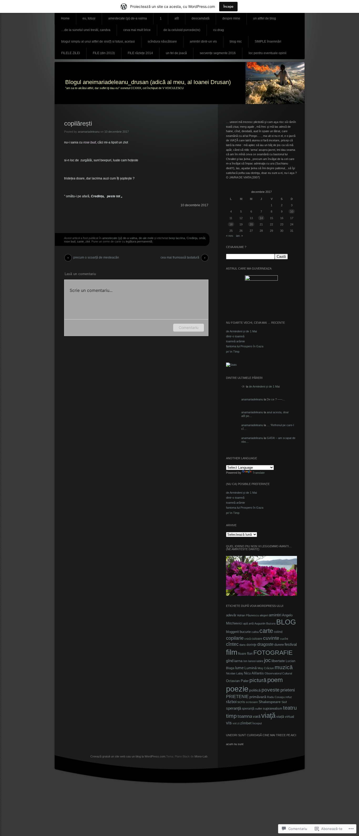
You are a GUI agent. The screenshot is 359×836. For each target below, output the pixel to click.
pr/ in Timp (232, 351)
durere (279, 645)
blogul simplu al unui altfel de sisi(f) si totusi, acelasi (98, 41)
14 (261, 218)
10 (291, 211)
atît (177, 18)
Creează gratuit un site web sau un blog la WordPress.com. (128, 756)
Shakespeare (270, 702)
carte (266, 630)
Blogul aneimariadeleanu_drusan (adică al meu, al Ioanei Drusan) (148, 82)
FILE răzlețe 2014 (140, 53)
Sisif (284, 702)
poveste (270, 690)
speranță (248, 708)
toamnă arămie (235, 341)
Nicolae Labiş (234, 673)
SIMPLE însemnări (268, 41)
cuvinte (271, 638)
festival (291, 644)
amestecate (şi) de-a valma (127, 18)
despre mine (231, 18)
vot (235, 723)
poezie (237, 688)
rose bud (69, 241)
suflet (258, 708)
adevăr (231, 615)
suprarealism (272, 708)
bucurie (245, 632)
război (231, 702)
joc (267, 660)
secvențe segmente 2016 (218, 53)
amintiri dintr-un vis (203, 41)
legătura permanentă (139, 241)
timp (231, 716)
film (231, 652)
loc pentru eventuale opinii (267, 53)
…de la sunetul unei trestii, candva (85, 30)
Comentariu (188, 327)
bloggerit (232, 632)
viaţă (268, 715)
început (257, 723)
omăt (202, 238)
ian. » (239, 235)
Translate (259, 472)
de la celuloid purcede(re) (181, 30)
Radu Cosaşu (276, 697)
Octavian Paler (237, 681)
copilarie (235, 638)
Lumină (250, 668)
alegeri (264, 615)
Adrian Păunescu (248, 615)
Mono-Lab (200, 756)
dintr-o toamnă (235, 336)
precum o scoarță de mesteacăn (96, 257)
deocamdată (200, 18)
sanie (80, 241)
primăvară (257, 697)
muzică (284, 667)
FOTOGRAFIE (273, 652)
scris (241, 702)
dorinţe (252, 645)
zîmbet (246, 723)
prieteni (287, 690)
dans (242, 644)
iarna (238, 661)
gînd (229, 661)
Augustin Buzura (264, 623)
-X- (243, 386)
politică (255, 690)
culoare (257, 639)
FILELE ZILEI (70, 53)
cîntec (232, 644)
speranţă (233, 708)
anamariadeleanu (89, 131)
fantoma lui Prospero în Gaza (244, 346)
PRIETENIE (237, 696)
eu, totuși (89, 18)
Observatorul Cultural (278, 673)
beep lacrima (177, 238)
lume (239, 668)
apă (245, 623)
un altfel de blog (264, 18)
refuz (288, 697)
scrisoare (252, 702)
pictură (257, 680)
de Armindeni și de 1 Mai (241, 331)
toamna (245, 716)
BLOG (286, 622)
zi (238, 723)
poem (275, 679)
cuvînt (284, 638)
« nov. (230, 235)
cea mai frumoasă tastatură (180, 257)
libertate (278, 661)
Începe (228, 6)
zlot (87, 241)
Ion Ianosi (249, 661)
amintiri (275, 615)
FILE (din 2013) (104, 53)
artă (251, 623)
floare (242, 654)
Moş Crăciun (266, 668)
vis (229, 722)
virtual (289, 717)
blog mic (236, 41)
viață (280, 716)
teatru (290, 708)
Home (65, 18)
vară (256, 716)
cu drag (218, 30)
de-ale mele (146, 238)
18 (231, 224)
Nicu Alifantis (254, 673)
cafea (255, 631)
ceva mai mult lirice (137, 30)
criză (247, 638)
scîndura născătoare (162, 41)
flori (250, 654)
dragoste (265, 644)
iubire (260, 661)
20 (251, 224)
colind (278, 632)
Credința (192, 238)
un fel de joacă (176, 53)
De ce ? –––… (276, 399)
